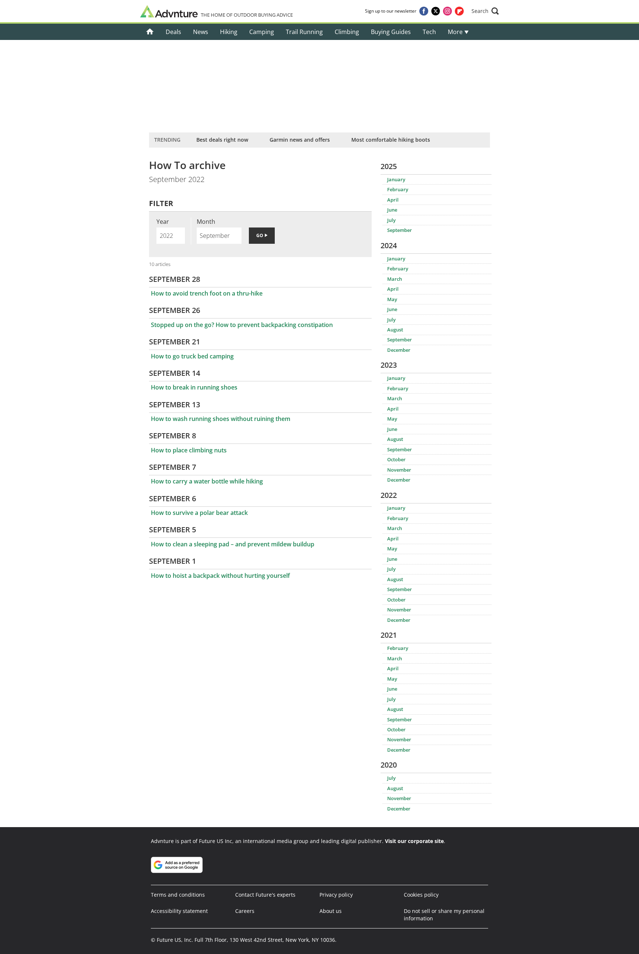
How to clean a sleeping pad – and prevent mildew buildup (232, 544)
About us (331, 910)
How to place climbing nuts (189, 450)
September (399, 230)
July (391, 220)
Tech (429, 32)
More (456, 32)
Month (206, 222)
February (397, 189)
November (399, 469)
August (395, 329)
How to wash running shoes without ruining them (220, 419)
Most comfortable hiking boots (390, 139)
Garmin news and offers (300, 139)
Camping (261, 32)
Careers (244, 910)
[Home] (150, 32)
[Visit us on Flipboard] (459, 11)
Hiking (228, 32)
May (392, 299)
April (393, 199)
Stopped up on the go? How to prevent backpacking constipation (242, 325)
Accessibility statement (179, 910)
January (396, 179)
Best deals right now (222, 139)
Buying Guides (391, 32)
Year (162, 222)
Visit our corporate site (414, 841)
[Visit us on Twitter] (435, 11)
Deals (173, 32)
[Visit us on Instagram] (447, 11)
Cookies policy (421, 894)
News (200, 32)
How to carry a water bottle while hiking (207, 481)
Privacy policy (336, 894)
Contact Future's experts (265, 894)
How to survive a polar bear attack (199, 513)
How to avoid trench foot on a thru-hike (207, 293)
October (396, 459)
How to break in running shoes (194, 387)
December (398, 350)
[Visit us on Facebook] (423, 11)
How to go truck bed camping (192, 356)
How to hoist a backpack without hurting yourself (220, 576)
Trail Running (304, 32)
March (394, 279)
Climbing (347, 32)
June (392, 209)
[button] (485, 11)
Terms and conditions (178, 894)
